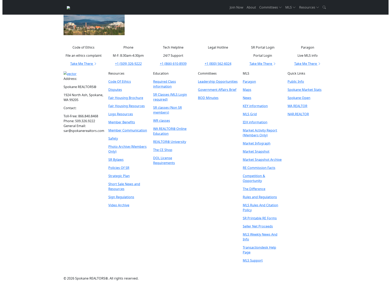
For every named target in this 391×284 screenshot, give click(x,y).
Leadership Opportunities (218, 81)
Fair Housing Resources (126, 106)
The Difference (254, 189)
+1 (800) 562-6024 (218, 63)
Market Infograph (256, 143)
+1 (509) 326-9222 (128, 63)
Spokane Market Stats (305, 89)
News (247, 98)
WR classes (161, 120)
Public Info (296, 81)
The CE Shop (162, 150)
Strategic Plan (119, 176)
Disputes (115, 89)
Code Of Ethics (119, 81)
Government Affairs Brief (217, 89)
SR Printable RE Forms (260, 218)
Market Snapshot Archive (262, 159)
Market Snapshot (256, 151)
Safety (113, 138)
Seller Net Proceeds (258, 226)
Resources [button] (307, 7)
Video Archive (118, 205)
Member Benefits (121, 122)
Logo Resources (120, 114)
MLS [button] (289, 7)
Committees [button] (269, 7)
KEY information (255, 106)
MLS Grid (250, 114)
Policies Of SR (118, 167)
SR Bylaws (116, 159)
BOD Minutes (208, 98)
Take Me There (82, 63)
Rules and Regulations (260, 197)
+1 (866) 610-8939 (173, 63)
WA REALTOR (297, 106)
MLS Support (253, 260)
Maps (247, 89)
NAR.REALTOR (298, 114)
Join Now (236, 7)
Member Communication (127, 130)
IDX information (255, 122)
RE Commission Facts (259, 167)
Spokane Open (299, 98)
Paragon (249, 81)
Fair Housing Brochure (125, 98)
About (251, 7)
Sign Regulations (121, 197)
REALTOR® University (169, 141)
